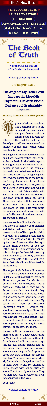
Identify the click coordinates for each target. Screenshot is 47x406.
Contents (23, 77)
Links (34, 32)
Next (34, 77)
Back (13, 77)
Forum (38, 28)
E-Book (13, 32)
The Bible (38, 23)
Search (27, 28)
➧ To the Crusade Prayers (23, 65)
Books (24, 32)
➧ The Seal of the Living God (23, 69)
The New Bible (23, 19)
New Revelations (15, 23)
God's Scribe (12, 28)
